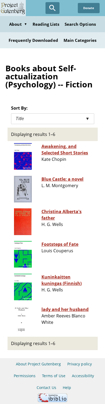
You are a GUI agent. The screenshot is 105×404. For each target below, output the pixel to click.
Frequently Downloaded (33, 40)
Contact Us (46, 387)
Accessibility (83, 375)
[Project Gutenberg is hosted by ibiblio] (52, 400)
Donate (88, 8)
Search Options (80, 24)
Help (67, 387)
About (18, 24)
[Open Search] (53, 8)
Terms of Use (53, 375)
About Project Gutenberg (38, 363)
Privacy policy (79, 363)
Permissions (25, 375)
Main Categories (80, 40)
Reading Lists (46, 24)
